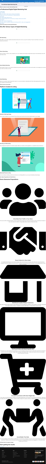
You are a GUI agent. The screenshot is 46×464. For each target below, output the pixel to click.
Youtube (25, 457)
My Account (15, 452)
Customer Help (15, 453)
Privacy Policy (4, 455)
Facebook (25, 452)
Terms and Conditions (16, 455)
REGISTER (26, 6)
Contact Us (14, 454)
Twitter (25, 453)
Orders (3, 453)
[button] (1, 18)
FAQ (13, 457)
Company (3, 452)
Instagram (25, 454)
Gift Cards (3, 457)
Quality (3, 454)
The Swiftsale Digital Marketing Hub (9, 4)
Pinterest (25, 455)
